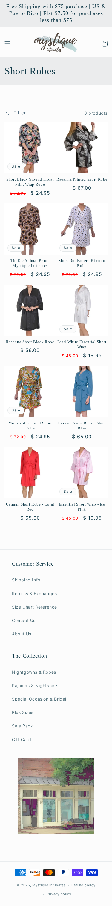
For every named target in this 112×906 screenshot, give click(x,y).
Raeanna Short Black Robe (30, 342)
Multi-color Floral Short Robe (30, 425)
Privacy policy (59, 894)
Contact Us (24, 620)
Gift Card (21, 739)
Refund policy (83, 885)
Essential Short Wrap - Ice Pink (82, 507)
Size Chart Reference (34, 606)
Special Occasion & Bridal (39, 698)
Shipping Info (26, 579)
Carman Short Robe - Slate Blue (82, 425)
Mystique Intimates (49, 885)
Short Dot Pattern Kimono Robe (82, 263)
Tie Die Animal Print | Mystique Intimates (30, 263)
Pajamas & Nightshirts (35, 685)
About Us (21, 633)
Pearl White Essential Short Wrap (82, 344)
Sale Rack (22, 725)
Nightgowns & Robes (34, 672)
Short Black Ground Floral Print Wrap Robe (30, 182)
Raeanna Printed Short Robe (81, 179)
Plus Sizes (22, 712)
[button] (7, 43)
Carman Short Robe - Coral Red (30, 507)
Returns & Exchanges (34, 593)
